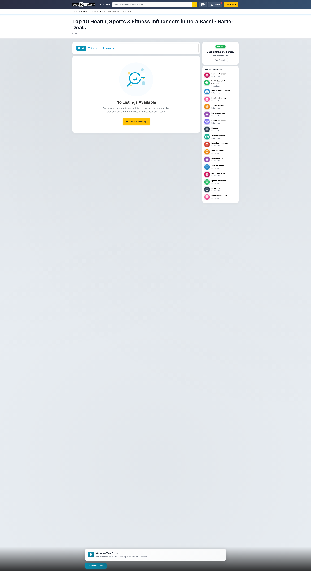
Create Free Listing (138, 121)
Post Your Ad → (220, 60)
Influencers (94, 12)
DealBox (218, 3)
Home (76, 12)
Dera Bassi (84, 12)
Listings (94, 48)
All (82, 48)
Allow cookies (97, 566)
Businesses (110, 48)
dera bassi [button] (106, 4)
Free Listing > (231, 4)
